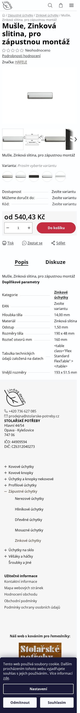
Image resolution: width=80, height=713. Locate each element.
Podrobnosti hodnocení (21, 56)
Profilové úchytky (22, 485)
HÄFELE (21, 62)
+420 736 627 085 (22, 411)
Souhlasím (57, 702)
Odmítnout (20, 702)
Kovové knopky (21, 473)
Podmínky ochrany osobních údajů (32, 607)
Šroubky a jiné (20, 563)
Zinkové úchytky (28, 540)
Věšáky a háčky (21, 556)
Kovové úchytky (21, 467)
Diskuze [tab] (55, 261)
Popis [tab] (21, 261)
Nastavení (38, 689)
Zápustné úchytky (23, 491)
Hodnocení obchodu (20, 594)
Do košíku (56, 228)
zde (6, 678)
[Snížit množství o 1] (7, 228)
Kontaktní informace (20, 581)
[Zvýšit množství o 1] (29, 228)
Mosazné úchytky (29, 530)
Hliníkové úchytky (29, 509)
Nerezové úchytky (29, 498)
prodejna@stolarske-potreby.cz (34, 416)
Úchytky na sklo (21, 550)
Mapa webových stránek (23, 588)
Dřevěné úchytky (28, 519)
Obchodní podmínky (20, 601)
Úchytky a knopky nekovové (31, 479)
